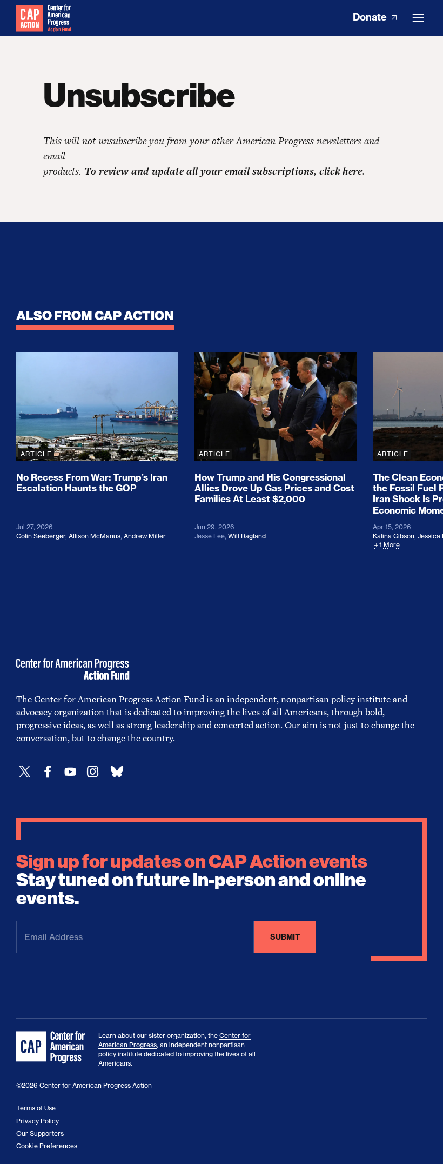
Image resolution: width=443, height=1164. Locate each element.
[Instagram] (93, 772)
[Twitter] (24, 772)
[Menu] (418, 17)
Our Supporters (40, 1133)
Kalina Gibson (393, 536)
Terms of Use (36, 1108)
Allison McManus (94, 536)
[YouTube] (70, 772)
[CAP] (52, 1048)
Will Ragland (247, 536)
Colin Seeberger (40, 536)
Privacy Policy (37, 1121)
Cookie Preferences (46, 1146)
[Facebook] (47, 772)
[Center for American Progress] (29, 18)
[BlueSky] (116, 772)
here (352, 171)
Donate (371, 17)
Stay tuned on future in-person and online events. (191, 880)
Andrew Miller (145, 536)
